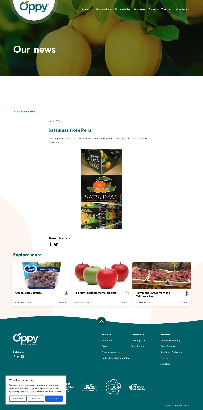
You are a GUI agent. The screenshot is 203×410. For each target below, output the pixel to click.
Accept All (54, 398)
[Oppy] (34, 7)
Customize (18, 398)
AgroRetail (165, 364)
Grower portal (138, 340)
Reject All (36, 398)
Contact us (182, 9)
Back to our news (25, 111)
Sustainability (122, 9)
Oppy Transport (168, 346)
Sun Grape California (171, 352)
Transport (167, 9)
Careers (153, 9)
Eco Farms (165, 358)
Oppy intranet (138, 346)
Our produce (103, 9)
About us (87, 9)
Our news (139, 9)
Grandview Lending (170, 340)
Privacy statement (111, 352)
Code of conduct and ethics (116, 358)
